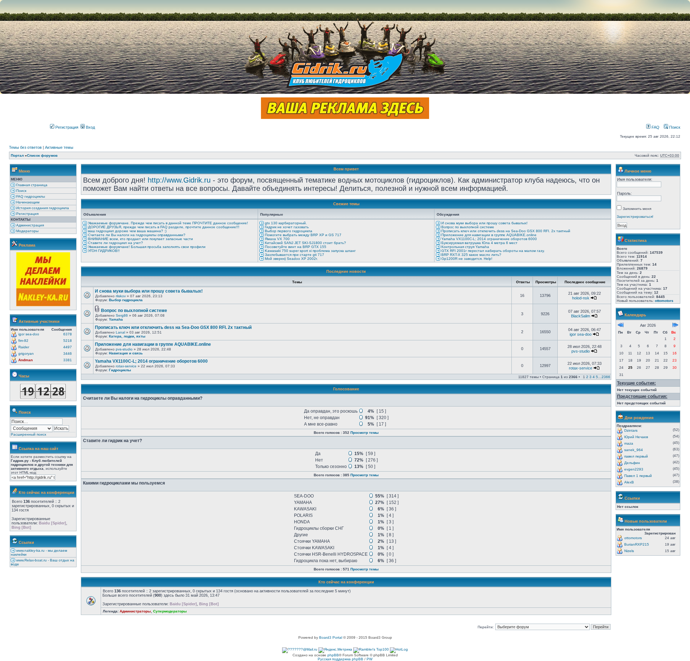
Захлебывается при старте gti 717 (294, 255)
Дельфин (632, 463)
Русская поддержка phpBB (340, 659)
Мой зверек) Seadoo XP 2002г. (291, 259)
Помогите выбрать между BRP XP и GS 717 (302, 235)
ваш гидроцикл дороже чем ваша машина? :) (126, 231)
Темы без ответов (25, 147)
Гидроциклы (120, 370)
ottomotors (664, 301)
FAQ (654, 127)
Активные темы (59, 147)
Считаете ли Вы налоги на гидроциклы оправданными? (136, 235)
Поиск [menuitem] (20, 191)
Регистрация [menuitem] (26, 214)
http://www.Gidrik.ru (179, 180)
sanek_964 (633, 450)
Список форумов (42, 155)
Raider (23, 347)
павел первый (636, 456)
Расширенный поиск (28, 434)
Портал (17, 155)
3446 (67, 353)
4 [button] (594, 377)
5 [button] (597, 377)
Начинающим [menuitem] (27, 202)
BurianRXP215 (636, 544)
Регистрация (66, 127)
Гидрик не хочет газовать (286, 227)
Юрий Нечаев (636, 437)
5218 (67, 341)
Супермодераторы (170, 611)
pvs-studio (124, 349)
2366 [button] (606, 377)
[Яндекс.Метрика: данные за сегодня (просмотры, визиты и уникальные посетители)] (335, 650)
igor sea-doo (28, 334)
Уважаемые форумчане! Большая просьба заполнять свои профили (146, 247)
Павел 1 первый (638, 476)
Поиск (674, 127)
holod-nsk (580, 298)
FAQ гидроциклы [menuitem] (30, 196)
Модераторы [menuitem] (26, 231)
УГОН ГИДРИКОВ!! (103, 251)
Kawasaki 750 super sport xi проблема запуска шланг (310, 251)
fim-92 (23, 341)
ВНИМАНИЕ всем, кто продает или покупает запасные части (140, 239)
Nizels (629, 551)
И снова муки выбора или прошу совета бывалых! (484, 223)
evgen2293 (633, 469)
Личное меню (638, 171)
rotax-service (126, 366)
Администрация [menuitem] (29, 225)
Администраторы (135, 611)
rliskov (121, 296)
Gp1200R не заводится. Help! (466, 259)
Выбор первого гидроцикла (288, 231)
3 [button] (590, 377)
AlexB (629, 482)
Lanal (120, 332)
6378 (67, 334)
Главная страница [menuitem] (31, 185)
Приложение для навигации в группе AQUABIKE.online (488, 235)
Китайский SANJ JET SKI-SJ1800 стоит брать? (305, 243)
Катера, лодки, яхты (127, 336)
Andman (25, 360)
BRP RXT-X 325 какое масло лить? (470, 255)
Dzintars (631, 430)
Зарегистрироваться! (635, 217)
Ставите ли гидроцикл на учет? (115, 243)
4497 (67, 347)
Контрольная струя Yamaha (464, 247)
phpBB (333, 655)
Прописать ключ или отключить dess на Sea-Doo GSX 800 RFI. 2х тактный (505, 231)
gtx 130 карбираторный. (285, 223)
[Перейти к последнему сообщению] (593, 298)
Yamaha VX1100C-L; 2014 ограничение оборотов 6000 (488, 239)
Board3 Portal (330, 637)
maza (628, 443)
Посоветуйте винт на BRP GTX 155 (295, 247)
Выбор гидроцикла (126, 300)
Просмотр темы (364, 433)
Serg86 (122, 315)
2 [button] (587, 377)
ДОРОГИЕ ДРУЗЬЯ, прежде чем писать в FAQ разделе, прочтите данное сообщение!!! (163, 227)
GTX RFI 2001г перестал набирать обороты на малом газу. (492, 251)
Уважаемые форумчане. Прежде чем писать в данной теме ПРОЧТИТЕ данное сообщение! (167, 223)
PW (369, 659)
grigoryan (26, 353)
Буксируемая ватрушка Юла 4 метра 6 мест (479, 243)
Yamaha (116, 319)
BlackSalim (580, 316)
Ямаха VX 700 (277, 239)
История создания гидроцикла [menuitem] (42, 208)
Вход (90, 127)
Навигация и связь (126, 353)
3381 (67, 360)
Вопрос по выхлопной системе (467, 227)
